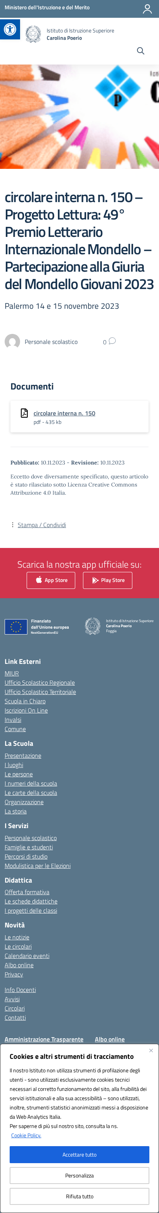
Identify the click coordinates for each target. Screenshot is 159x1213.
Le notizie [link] (17, 937)
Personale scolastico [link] (31, 837)
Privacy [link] (14, 974)
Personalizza (79, 1175)
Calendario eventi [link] (27, 955)
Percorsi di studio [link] (26, 856)
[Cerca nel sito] (141, 52)
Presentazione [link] (23, 755)
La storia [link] (16, 811)
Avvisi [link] (12, 999)
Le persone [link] (19, 774)
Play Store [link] (112, 579)
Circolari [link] (15, 1008)
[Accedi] (147, 9)
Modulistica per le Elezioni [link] (38, 865)
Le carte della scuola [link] (31, 792)
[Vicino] (151, 1050)
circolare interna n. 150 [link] (64, 413)
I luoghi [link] (14, 764)
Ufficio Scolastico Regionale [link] (40, 682)
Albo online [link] (19, 965)
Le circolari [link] (18, 946)
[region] (79, 1128)
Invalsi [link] (13, 719)
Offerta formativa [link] (27, 892)
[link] (10, 29)
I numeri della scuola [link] (31, 783)
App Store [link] (56, 579)
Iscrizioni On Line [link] (26, 710)
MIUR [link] (12, 673)
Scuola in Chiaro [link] (25, 701)
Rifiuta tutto (79, 1196)
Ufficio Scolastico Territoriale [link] (40, 691)
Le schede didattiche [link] (31, 901)
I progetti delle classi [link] (31, 910)
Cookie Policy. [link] (26, 1135)
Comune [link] (15, 728)
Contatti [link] (15, 1017)
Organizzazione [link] (24, 801)
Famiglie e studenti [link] (29, 847)
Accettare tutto (79, 1154)
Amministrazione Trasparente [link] (44, 1039)
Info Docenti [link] (20, 989)
